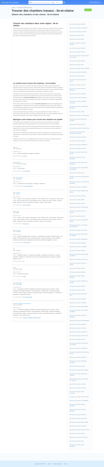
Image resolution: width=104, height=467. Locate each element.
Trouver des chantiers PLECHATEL (79, 357)
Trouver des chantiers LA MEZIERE (79, 187)
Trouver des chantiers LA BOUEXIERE (79, 207)
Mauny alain (26, 223)
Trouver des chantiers (11, 2)
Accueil (13, 7)
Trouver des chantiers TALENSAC (78, 414)
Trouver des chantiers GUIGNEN (78, 299)
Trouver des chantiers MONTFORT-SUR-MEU (78, 120)
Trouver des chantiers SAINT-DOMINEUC (77, 445)
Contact (65, 463)
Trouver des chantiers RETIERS (78, 250)
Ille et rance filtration (28, 186)
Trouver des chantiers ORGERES (78, 243)
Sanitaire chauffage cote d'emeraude (32, 317)
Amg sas (25, 156)
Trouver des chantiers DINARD (78, 48)
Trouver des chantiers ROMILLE (78, 272)
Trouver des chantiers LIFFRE (77, 111)
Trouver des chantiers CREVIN (78, 366)
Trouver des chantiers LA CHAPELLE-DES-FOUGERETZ (79, 225)
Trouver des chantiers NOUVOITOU (79, 332)
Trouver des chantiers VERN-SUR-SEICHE (78, 80)
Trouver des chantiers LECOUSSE (78, 328)
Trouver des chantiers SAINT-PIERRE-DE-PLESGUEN (79, 379)
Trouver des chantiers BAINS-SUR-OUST (78, 294)
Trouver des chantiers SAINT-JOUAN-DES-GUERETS (79, 343)
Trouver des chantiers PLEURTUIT (78, 137)
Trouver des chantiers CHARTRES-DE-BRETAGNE (79, 107)
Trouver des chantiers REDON (78, 61)
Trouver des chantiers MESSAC (78, 339)
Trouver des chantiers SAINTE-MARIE (79, 422)
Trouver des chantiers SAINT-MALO (79, 28)
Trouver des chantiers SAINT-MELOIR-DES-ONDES (79, 255)
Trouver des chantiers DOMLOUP (78, 324)
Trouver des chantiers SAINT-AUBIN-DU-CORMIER (79, 234)
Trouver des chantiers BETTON (78, 52)
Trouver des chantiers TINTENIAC (78, 302)
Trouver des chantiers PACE (77, 64)
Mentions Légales (57, 463)
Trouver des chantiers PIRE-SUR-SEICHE (80, 429)
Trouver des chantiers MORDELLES (79, 97)
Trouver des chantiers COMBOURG (79, 144)
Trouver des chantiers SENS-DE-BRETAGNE (78, 410)
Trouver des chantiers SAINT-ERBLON (79, 370)
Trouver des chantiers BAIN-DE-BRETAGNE (78, 89)
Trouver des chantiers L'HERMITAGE (79, 239)
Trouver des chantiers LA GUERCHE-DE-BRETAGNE (79, 182)
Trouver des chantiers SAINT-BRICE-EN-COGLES (79, 352)
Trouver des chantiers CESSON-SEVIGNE (78, 43)
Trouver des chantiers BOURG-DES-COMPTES (78, 374)
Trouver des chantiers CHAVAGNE (79, 246)
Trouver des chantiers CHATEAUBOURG (80, 128)
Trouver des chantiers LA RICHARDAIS (80, 400)
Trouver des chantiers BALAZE (78, 433)
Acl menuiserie (26, 171)
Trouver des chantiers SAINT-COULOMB (77, 392)
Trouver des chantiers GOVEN (78, 203)
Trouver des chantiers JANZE (77, 76)
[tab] (38, 148)
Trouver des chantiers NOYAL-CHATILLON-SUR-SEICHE (77, 132)
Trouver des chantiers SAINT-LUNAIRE (80, 396)
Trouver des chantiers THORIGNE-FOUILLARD (78, 102)
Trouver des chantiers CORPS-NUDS (79, 335)
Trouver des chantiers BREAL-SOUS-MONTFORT (79, 163)
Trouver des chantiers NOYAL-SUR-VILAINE (78, 152)
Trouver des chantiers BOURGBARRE (79, 306)
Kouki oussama (26, 242)
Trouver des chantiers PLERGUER (78, 426)
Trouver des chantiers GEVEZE (78, 216)
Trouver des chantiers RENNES (78, 24)
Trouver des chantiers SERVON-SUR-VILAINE (79, 281)
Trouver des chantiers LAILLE (77, 172)
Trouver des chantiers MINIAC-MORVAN (77, 276)
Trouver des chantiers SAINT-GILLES (79, 259)
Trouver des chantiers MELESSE (78, 140)
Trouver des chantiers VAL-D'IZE (78, 388)
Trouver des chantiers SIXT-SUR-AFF (79, 437)
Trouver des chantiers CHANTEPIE (79, 72)
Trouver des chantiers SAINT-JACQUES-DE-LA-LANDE (79, 56)
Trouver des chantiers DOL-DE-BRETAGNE (77, 158)
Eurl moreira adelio (27, 297)
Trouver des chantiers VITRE (77, 35)
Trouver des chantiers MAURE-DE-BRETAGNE (78, 316)
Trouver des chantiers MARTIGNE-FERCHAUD (78, 361)
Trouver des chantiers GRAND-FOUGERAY (77, 405)
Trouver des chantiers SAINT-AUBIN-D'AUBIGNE (79, 311)
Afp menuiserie (26, 205)
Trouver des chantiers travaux (24, 7)
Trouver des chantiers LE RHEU (78, 85)
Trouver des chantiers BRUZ (77, 39)
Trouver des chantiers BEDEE (77, 199)
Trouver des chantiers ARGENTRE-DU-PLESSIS (79, 191)
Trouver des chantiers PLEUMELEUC (79, 348)
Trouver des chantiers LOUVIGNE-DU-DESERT (79, 220)
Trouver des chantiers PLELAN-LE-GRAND (78, 263)
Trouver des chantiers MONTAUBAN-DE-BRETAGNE (79, 168)
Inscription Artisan (95, 2)
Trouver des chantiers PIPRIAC (78, 290)
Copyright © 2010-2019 (40, 463)
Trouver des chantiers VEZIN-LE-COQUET (78, 211)
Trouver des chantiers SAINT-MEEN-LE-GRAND (79, 177)
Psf (23, 261)
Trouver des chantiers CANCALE (78, 148)
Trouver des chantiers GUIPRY (78, 268)
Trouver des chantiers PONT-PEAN (79, 230)
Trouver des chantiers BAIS (77, 441)
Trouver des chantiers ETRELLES (78, 384)
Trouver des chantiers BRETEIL (78, 286)
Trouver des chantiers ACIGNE (78, 124)
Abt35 (24, 276)
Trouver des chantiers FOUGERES (78, 31)
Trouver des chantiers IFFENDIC (78, 196)
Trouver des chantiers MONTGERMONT (80, 320)
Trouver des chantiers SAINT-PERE (79, 418)
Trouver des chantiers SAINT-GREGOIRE (80, 68)
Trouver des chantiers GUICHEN (78, 93)
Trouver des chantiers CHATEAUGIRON (80, 115)
